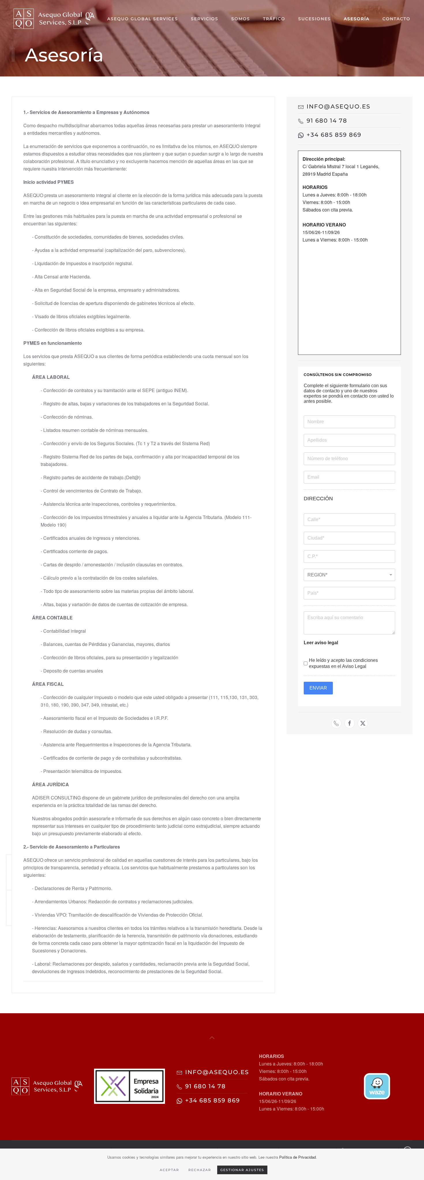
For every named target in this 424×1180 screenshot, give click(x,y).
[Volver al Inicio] (54, 19)
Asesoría (356, 18)
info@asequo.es (338, 106)
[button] (212, 1038)
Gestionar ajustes (242, 1170)
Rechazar (199, 1170)
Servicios (204, 18)
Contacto (396, 18)
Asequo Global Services (142, 18)
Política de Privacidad (297, 1157)
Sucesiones (314, 18)
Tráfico (274, 18)
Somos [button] (240, 18)
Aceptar (169, 1170)
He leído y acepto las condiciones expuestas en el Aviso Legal (343, 663)
